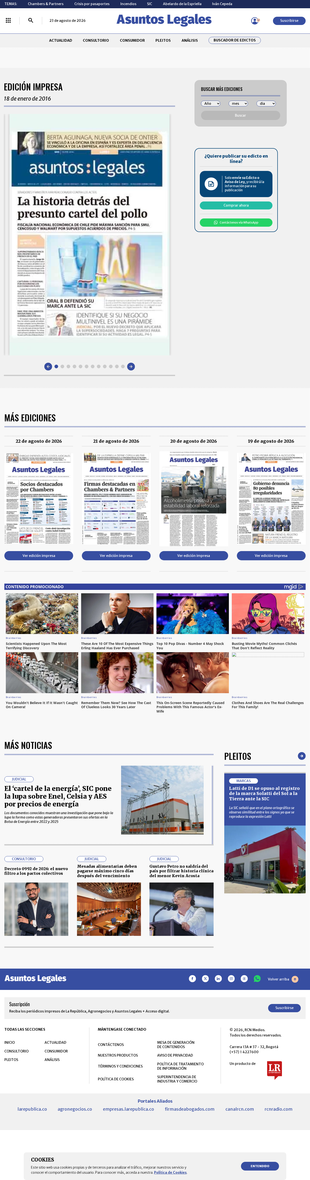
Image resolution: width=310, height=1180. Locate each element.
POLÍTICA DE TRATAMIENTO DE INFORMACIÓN (180, 1066)
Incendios (128, 4)
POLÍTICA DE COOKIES (116, 1079)
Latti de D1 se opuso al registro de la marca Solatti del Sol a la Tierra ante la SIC (264, 794)
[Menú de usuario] (255, 20)
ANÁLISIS (190, 40)
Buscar (240, 115)
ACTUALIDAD (60, 40)
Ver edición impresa (39, 556)
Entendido (260, 1166)
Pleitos (237, 755)
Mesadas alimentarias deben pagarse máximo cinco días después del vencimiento (107, 871)
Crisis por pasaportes (91, 4)
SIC (149, 4)
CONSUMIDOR (132, 40)
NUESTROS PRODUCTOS (118, 1055)
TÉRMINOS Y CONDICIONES (120, 1066)
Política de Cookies (170, 1172)
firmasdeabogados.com (190, 1109)
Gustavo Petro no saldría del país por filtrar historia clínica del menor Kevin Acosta (181, 871)
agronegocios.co (75, 1109)
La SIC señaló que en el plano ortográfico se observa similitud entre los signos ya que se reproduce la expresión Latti (261, 812)
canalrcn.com (239, 1109)
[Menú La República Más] (8, 21)
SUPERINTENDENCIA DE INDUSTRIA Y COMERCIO (177, 1079)
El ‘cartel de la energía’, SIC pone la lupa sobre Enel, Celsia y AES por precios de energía (58, 796)
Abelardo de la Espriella (182, 4)
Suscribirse (289, 20)
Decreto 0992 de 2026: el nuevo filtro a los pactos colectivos (36, 871)
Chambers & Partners (45, 4)
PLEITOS (163, 40)
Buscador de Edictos (235, 40)
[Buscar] (31, 21)
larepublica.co (32, 1109)
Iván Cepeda (222, 4)
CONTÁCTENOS (111, 1045)
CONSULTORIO (96, 40)
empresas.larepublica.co (128, 1109)
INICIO (9, 1042)
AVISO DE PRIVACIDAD (175, 1055)
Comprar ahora (236, 205)
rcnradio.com (279, 1109)
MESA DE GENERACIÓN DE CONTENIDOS (175, 1044)
